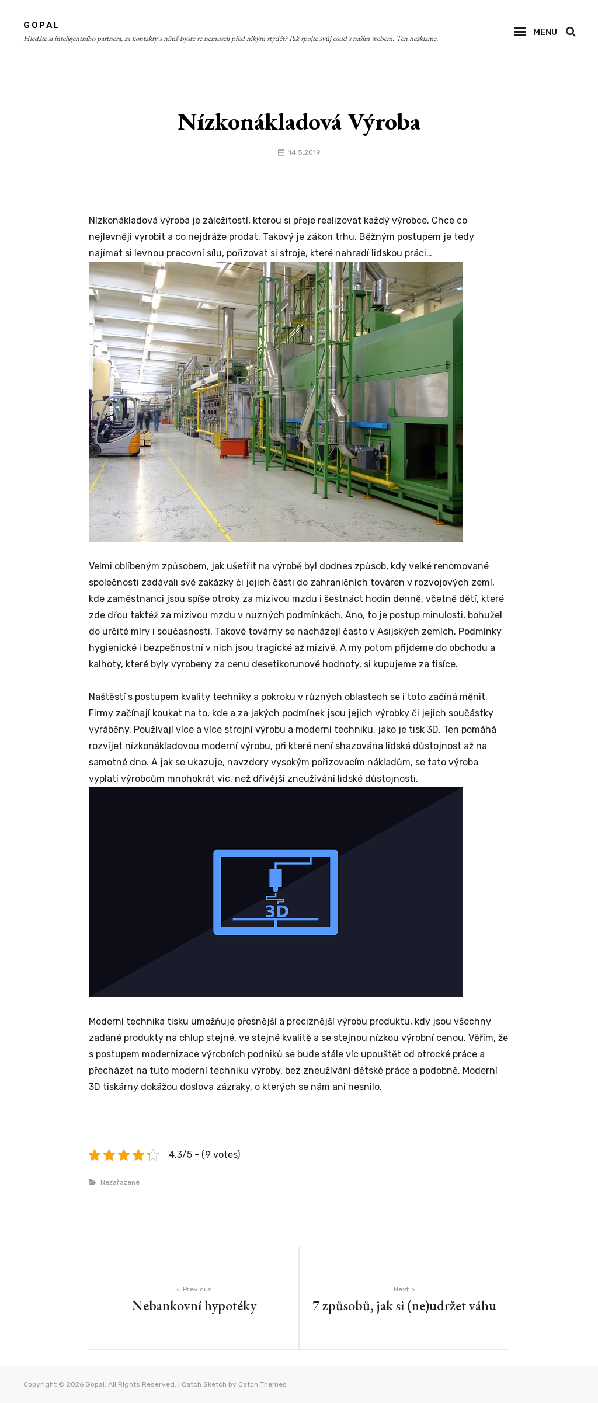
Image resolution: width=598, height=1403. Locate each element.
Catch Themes (262, 1384)
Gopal (42, 25)
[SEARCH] (570, 32)
